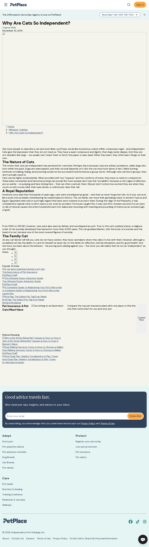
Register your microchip (88, 441)
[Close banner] (145, 15)
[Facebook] (131, 521)
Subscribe (135, 416)
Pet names (8, 467)
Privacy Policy (88, 423)
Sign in (140, 4)
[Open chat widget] (143, 539)
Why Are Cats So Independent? (26, 132)
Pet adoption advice (13, 446)
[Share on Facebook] (16, 252)
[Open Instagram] (16, 259)
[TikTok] (138, 521)
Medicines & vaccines (13, 499)
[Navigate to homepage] (21, 4)
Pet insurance (83, 452)
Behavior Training (18, 129)
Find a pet (7, 441)
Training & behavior (12, 494)
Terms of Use (108, 423)
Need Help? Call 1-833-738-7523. (118, 14)
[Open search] (129, 5)
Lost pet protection (86, 446)
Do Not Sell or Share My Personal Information (93, 538)
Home (11, 126)
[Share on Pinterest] (16, 255)
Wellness (6, 505)
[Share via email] (16, 262)
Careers (30, 538)
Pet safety (81, 457)
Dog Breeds (8, 457)
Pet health (7, 484)
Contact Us (17, 538)
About (5, 538)
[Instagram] (145, 521)
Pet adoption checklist (14, 452)
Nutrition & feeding (12, 489)
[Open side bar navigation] (6, 5)
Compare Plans (141, 319)
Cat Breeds (8, 462)
